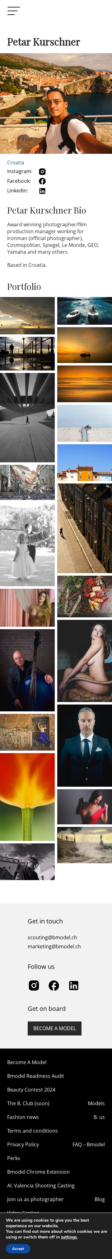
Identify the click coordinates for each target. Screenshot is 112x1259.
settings (69, 1237)
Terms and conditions (32, 1130)
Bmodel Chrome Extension (38, 1171)
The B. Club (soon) (28, 1103)
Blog (100, 1199)
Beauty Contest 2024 (31, 1089)
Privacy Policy (23, 1144)
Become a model (54, 1028)
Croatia (15, 162)
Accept (18, 1248)
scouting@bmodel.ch (52, 937)
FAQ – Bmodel (88, 1144)
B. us (99, 1117)
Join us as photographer (35, 1199)
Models (96, 1103)
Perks (13, 1158)
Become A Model (26, 1062)
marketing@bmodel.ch (54, 946)
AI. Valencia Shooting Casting (41, 1185)
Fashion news (23, 1117)
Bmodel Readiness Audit (35, 1076)
